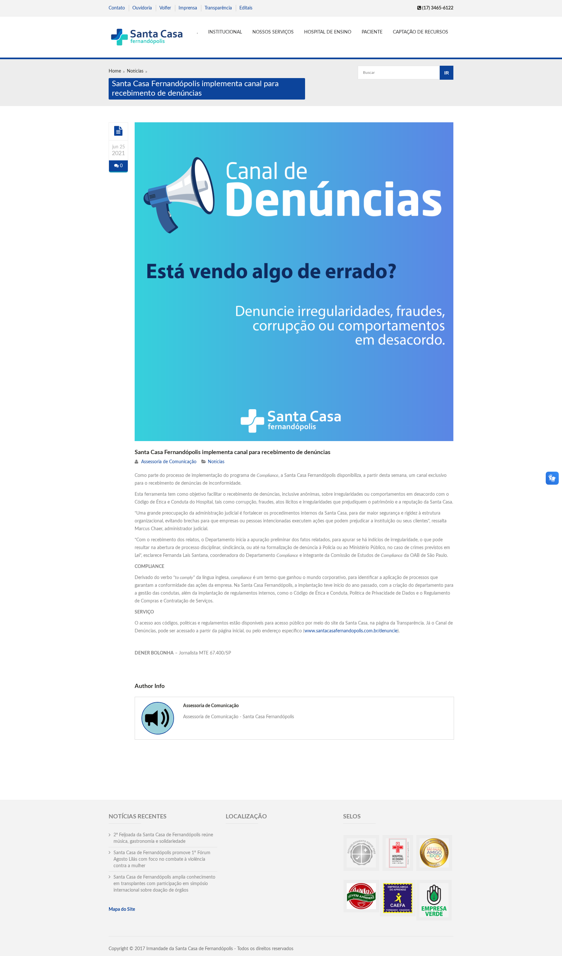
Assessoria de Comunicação (168, 462)
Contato (117, 8)
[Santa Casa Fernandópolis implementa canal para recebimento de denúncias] (118, 131)
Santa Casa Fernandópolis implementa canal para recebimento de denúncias (232, 452)
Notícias (135, 71)
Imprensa (188, 8)
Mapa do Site (122, 909)
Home (115, 71)
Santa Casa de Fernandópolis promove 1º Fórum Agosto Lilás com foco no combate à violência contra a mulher (162, 859)
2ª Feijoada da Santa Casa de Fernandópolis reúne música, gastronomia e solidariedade (163, 838)
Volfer (165, 8)
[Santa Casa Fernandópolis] (146, 37)
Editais (245, 8)
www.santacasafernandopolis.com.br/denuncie (350, 631)
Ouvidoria (142, 8)
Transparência (218, 8)
